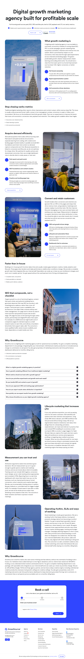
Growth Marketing (41, 642)
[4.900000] (52, 31)
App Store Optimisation (43, 647)
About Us (26, 631)
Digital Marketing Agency (57, 633)
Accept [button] (62, 656)
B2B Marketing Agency (57, 635)
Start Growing (55, 631)
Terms (25, 640)
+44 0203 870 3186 (9, 636)
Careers (25, 633)
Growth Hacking (41, 640)
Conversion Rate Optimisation (44, 644)
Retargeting (40, 637)
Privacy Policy (33, 609)
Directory (26, 637)
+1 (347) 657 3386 (70, 644)
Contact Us (26, 635)
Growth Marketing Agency (57, 637)
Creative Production (42, 646)
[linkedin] (6, 639)
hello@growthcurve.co (9, 635)
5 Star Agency (52, 33)
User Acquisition (41, 631)
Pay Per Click (40, 635)
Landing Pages (41, 638)
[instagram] (8, 639)
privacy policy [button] (53, 656)
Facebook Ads (41, 633)
